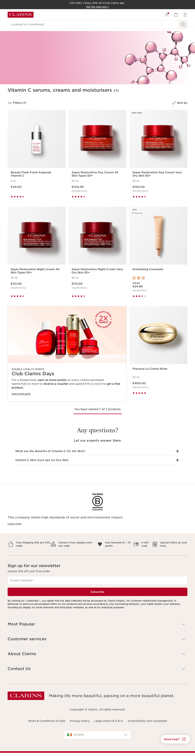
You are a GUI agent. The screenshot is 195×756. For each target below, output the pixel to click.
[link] (67, 354)
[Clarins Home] (21, 14)
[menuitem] (167, 14)
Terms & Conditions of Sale (46, 720)
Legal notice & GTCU (108, 720)
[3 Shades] (158, 278)
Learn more (15, 523)
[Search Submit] (183, 24)
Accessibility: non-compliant (147, 720)
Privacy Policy (80, 720)
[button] (97, 451)
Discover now (21, 394)
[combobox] (97, 735)
